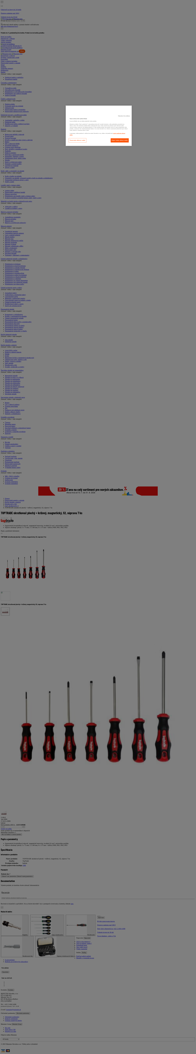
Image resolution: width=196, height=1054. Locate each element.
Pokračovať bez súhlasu (124, 116)
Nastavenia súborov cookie (77, 140)
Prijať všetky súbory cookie (120, 140)
